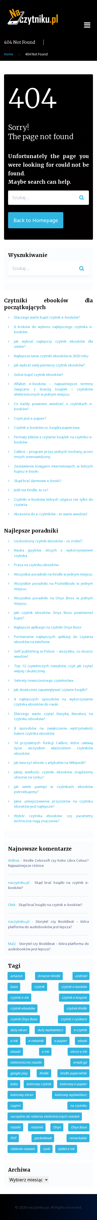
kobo (14, 1084)
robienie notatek (22, 1149)
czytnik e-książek (74, 997)
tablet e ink (66, 1149)
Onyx (57, 1127)
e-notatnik (35, 1040)
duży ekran (18, 1030)
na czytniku (78, 1105)
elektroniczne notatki (25, 1062)
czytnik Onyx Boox (23, 1019)
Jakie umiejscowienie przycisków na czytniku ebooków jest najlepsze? (53, 804)
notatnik (37, 1127)
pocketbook (42, 1138)
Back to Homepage (35, 220)
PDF (13, 1138)
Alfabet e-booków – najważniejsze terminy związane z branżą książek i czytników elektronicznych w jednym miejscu (53, 389)
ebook (82, 1040)
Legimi (15, 1105)
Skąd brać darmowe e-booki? (37, 480)
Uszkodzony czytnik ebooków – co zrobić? (48, 541)
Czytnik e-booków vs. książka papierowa (46, 427)
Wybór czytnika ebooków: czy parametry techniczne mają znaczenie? (53, 818)
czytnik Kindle (77, 1008)
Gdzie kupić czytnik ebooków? (38, 374)
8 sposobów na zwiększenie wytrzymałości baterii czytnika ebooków (53, 731)
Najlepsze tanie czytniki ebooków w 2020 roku (51, 355)
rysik (46, 1149)
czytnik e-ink (19, 997)
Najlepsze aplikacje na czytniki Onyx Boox (47, 627)
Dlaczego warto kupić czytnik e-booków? (47, 317)
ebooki (15, 1051)
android (81, 976)
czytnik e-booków (74, 986)
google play (18, 1073)
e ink (45, 1051)
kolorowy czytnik (38, 1084)
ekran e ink (78, 1051)
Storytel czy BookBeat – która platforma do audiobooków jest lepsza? (48, 924)
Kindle (43, 1073)
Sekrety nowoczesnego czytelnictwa (43, 680)
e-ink (14, 1040)
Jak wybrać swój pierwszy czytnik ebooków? (49, 365)
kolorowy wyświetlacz (71, 1094)
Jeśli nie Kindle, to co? (31, 489)
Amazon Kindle (49, 976)
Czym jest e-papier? (30, 418)
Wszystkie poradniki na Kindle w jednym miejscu (53, 574)
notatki (15, 1127)
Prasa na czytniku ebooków (36, 564)
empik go (80, 1062)
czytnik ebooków (22, 1008)
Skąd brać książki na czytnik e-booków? (50, 904)
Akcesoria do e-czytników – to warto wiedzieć (50, 514)
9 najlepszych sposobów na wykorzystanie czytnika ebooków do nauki (53, 702)
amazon (16, 976)
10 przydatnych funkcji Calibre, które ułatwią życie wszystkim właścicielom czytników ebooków (53, 748)
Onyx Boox (79, 1127)
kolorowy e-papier (73, 1084)
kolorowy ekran (21, 1094)
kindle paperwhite (73, 1073)
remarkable (78, 1138)
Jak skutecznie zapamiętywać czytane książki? (51, 689)
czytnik (39, 986)
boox (14, 986)
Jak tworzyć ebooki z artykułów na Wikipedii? (50, 762)
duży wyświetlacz (50, 1030)
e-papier (60, 1040)
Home (8, 54)
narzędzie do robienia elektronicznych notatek (44, 1116)
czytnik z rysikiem (74, 1019)
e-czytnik (80, 1030)
